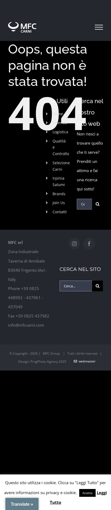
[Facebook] (89, 244)
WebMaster (86, 361)
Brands (59, 193)
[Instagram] (74, 244)
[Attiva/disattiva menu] (99, 27)
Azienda (60, 122)
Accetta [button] (87, 493)
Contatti (60, 211)
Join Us (59, 202)
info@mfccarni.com (26, 325)
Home (58, 113)
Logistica (60, 131)
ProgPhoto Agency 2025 (48, 361)
